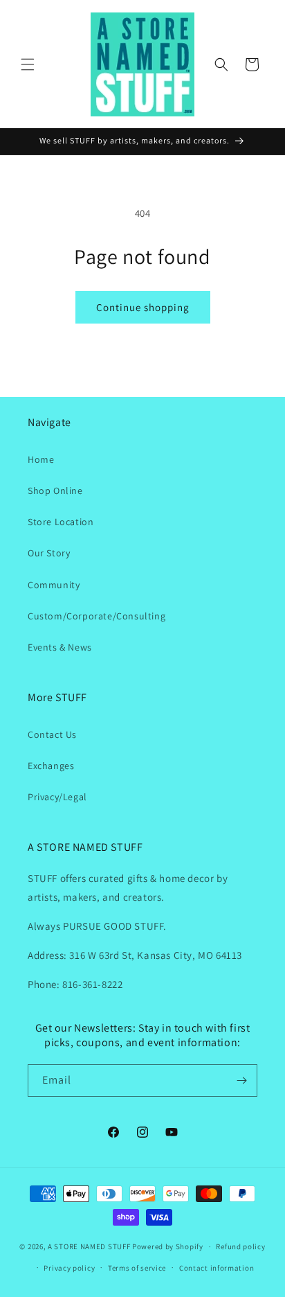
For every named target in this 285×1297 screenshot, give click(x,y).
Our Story (49, 553)
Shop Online (55, 490)
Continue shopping (143, 307)
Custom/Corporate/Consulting (96, 616)
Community (54, 585)
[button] (27, 64)
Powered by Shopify (167, 1246)
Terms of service (137, 1268)
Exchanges (51, 765)
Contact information (216, 1268)
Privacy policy (69, 1268)
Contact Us (52, 734)
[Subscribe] (241, 1080)
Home (41, 459)
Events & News (60, 647)
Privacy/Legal (57, 797)
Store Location (60, 521)
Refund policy (240, 1246)
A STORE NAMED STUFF (89, 1246)
